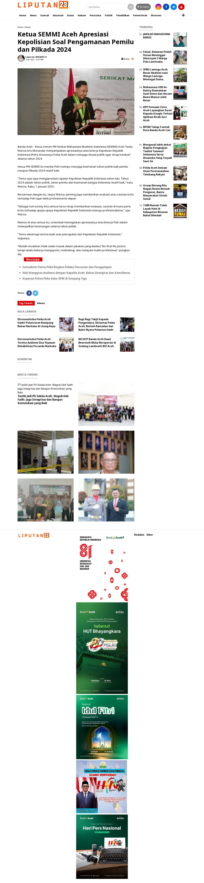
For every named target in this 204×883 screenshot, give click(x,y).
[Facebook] (29, 293)
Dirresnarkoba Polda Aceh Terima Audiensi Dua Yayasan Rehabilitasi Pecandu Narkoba (37, 342)
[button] (183, 13)
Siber (149, 534)
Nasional (58, 15)
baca (126, 58)
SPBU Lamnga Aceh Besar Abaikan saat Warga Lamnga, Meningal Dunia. (155, 74)
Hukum (82, 15)
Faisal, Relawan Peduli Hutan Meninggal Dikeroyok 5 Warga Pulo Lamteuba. (157, 56)
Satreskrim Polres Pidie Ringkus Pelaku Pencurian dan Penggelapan (67, 267)
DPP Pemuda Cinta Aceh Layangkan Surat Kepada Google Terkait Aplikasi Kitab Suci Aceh (158, 113)
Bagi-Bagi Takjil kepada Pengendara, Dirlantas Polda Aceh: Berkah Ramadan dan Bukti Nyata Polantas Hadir (96, 324)
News (33, 15)
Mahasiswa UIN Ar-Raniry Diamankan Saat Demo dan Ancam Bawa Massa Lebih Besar (157, 93)
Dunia (70, 15)
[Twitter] (35, 293)
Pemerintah (140, 15)
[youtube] (181, 7)
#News (41, 303)
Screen (144, 7)
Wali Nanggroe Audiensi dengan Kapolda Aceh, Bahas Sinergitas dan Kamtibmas (76, 273)
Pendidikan (122, 15)
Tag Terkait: (26, 303)
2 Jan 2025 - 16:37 (33, 59)
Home (22, 15)
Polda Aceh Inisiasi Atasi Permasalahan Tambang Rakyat (156, 171)
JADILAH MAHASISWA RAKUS (156, 35)
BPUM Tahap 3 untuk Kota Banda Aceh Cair (157, 128)
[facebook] (166, 7)
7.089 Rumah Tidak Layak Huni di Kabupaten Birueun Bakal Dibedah (155, 210)
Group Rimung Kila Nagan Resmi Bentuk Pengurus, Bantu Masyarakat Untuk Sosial (156, 192)
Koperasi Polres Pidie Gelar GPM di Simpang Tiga (54, 278)
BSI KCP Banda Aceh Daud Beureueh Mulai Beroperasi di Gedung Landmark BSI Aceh (97, 342)
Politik (109, 15)
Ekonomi (156, 15)
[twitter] (174, 7)
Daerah (44, 15)
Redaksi (139, 534)
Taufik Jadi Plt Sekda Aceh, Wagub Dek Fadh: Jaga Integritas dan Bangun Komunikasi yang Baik (43, 399)
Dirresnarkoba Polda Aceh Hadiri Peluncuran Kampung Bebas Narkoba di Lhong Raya (36, 322)
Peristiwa (95, 15)
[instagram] (158, 7)
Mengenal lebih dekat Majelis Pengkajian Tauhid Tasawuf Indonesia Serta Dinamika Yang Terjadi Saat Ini (157, 153)
